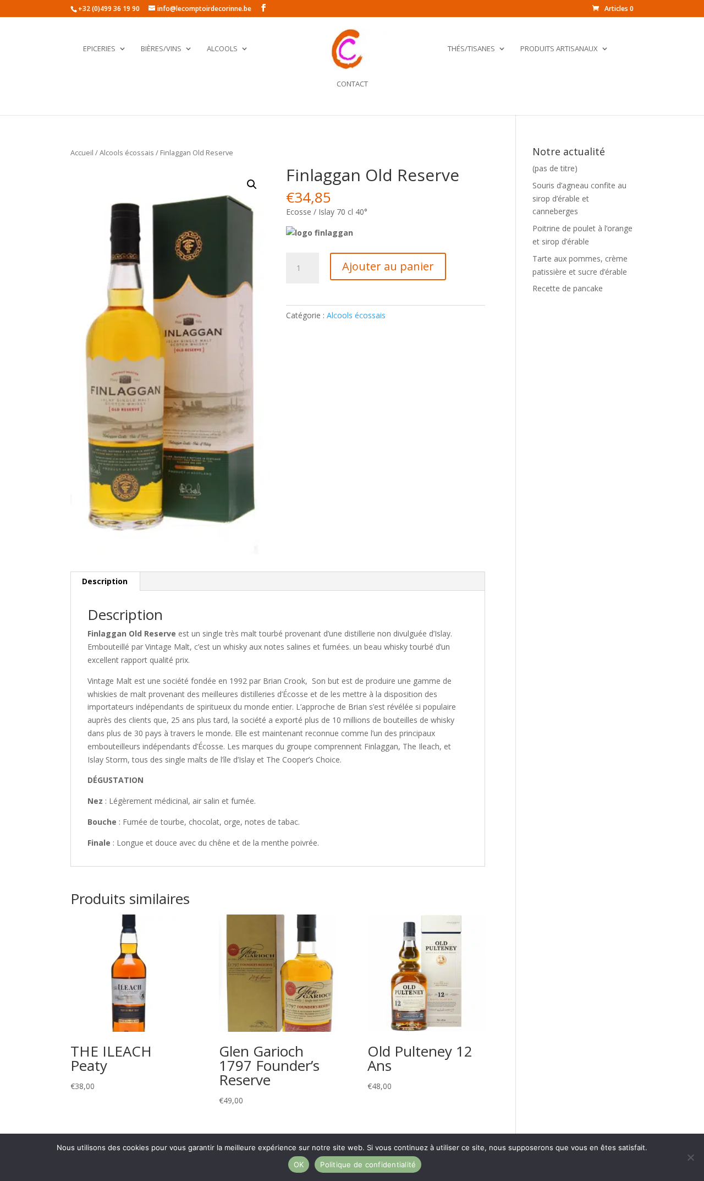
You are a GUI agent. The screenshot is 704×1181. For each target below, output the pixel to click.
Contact (352, 84)
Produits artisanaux (559, 49)
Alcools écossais (127, 152)
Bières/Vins (161, 49)
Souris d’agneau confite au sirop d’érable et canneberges (579, 198)
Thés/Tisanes (471, 49)
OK (299, 1164)
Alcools (222, 49)
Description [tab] (105, 581)
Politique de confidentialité (368, 1164)
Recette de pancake (567, 288)
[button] (252, 184)
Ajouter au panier (388, 266)
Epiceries (99, 49)
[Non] (690, 1157)
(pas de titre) (555, 168)
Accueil (82, 152)
